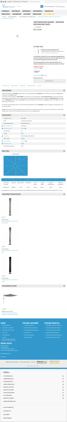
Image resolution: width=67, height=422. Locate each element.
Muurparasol (27, 332)
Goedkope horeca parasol (31, 330)
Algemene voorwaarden (12, 362)
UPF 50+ (23, 141)
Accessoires (26, 14)
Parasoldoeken (37, 14)
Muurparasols (26, 11)
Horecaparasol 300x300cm (53, 327)
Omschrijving (5, 85)
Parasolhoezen (5, 14)
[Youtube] (1, 1)
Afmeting (6, 136)
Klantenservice (17, 1)
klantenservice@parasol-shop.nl (9, 350)
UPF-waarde (7, 141)
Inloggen (9, 1)
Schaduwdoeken (16, 14)
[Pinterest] (3, 1)
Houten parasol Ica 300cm (53, 337)
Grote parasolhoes (29, 335)
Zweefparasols (16, 11)
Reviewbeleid (6, 335)
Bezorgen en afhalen (8, 327)
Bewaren (49, 81)
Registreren (7, 418)
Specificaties (14, 85)
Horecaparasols (37, 11)
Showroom (25, 1)
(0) (50, 6)
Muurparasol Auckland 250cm (54, 335)
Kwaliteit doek (7, 143)
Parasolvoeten (49, 11)
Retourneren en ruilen (8, 330)
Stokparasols (5, 11)
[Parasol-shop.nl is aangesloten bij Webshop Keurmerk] (42, 362)
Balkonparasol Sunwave (52, 332)
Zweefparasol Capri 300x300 (53, 325)
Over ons (4, 332)
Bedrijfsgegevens (5, 353)
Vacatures (3, 356)
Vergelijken (38, 27)
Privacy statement (25, 362)
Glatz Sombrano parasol (30, 327)
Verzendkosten (38, 75)
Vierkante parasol (29, 325)
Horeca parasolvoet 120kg (53, 330)
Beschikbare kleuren (9, 286)
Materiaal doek (8, 128)
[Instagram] (5, 1)
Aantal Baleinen (8, 126)
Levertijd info (37, 68)
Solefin (23, 128)
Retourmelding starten (8, 339)
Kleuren (39, 85)
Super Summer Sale (48, 14)
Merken (4, 337)
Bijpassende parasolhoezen (11, 194)
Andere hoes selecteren (51, 53)
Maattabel (22, 85)
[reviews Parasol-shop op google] (54, 362)
